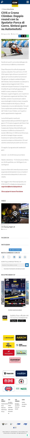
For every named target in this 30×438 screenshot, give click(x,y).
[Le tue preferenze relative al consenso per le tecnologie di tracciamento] (27, 435)
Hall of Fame (4, 409)
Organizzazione (4, 403)
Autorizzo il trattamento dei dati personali (14, 268)
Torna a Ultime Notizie (8, 9)
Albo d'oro (3, 407)
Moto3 (9, 405)
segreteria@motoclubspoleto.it (11, 186)
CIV (6, 229)
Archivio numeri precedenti (15, 310)
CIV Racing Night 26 (8, 227)
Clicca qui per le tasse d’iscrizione (12, 191)
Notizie (23, 402)
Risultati (23, 406)
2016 (13, 34)
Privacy (2, 411)
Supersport (10, 409)
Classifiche (24, 404)
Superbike (10, 407)
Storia (2, 405)
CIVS (16, 34)
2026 (4, 229)
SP (8, 413)
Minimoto (17, 407)
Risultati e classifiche (10, 403)
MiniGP (16, 409)
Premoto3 (10, 411)
